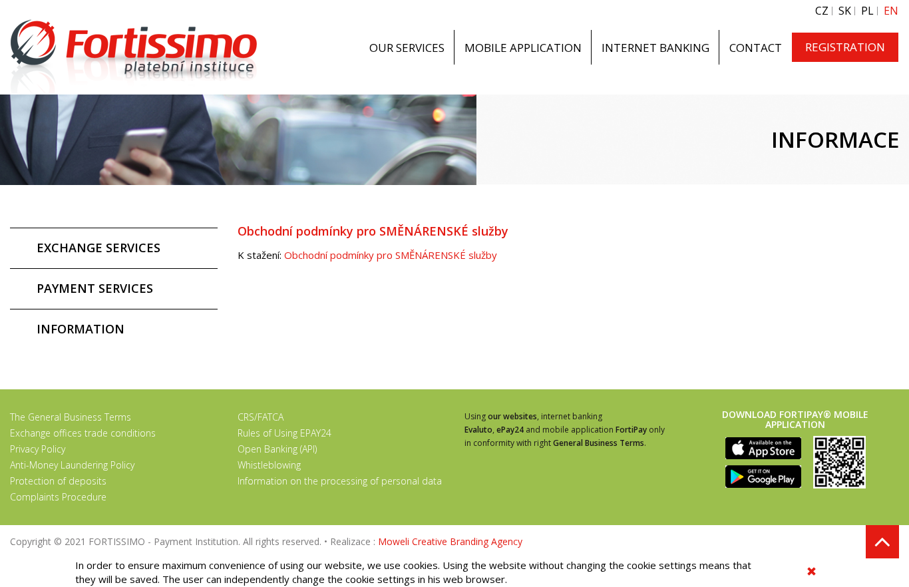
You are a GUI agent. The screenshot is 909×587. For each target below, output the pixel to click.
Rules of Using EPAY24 (284, 433)
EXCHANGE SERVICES (98, 248)
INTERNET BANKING (655, 47)
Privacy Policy (37, 449)
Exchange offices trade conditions (83, 433)
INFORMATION (80, 329)
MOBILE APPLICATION (523, 47)
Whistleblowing (269, 465)
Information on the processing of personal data (340, 481)
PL (867, 11)
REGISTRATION (845, 47)
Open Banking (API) (277, 449)
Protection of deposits (58, 481)
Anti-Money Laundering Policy (72, 465)
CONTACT (755, 47)
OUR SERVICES (407, 47)
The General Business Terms (70, 417)
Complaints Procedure (58, 496)
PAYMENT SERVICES (95, 288)
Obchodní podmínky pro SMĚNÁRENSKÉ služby (390, 255)
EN (891, 11)
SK (844, 11)
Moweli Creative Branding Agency (450, 541)
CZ (821, 11)
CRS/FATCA (260, 417)
